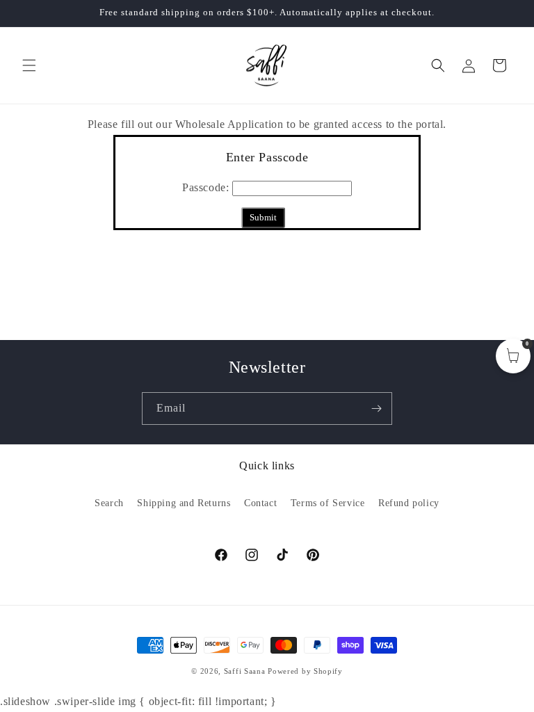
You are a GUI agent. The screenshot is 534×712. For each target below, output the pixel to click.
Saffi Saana (245, 671)
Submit (263, 217)
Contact (260, 503)
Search (109, 503)
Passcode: (205, 187)
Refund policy (408, 503)
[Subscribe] (376, 408)
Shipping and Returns (183, 503)
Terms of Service (328, 503)
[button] (29, 65)
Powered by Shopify (305, 671)
